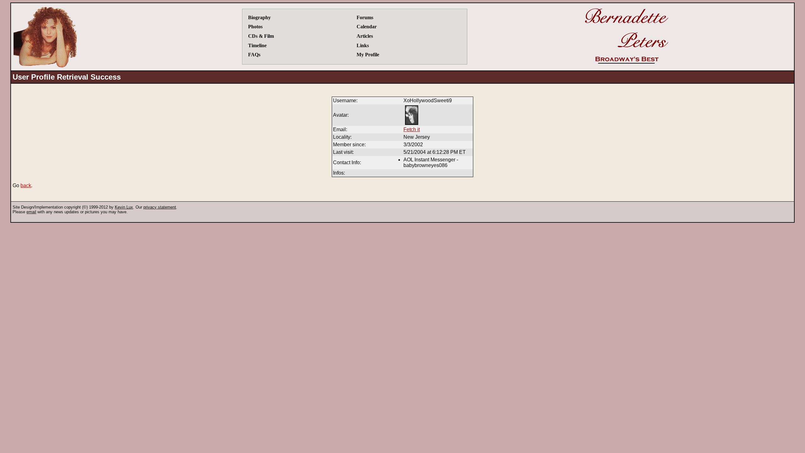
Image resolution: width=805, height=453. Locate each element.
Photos (255, 26)
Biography (259, 17)
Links (363, 45)
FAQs (254, 54)
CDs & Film (261, 36)
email (31, 212)
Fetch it (411, 129)
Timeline (257, 45)
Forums (365, 17)
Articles (365, 36)
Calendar (367, 26)
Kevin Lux (124, 207)
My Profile (368, 54)
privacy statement (159, 207)
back (25, 185)
